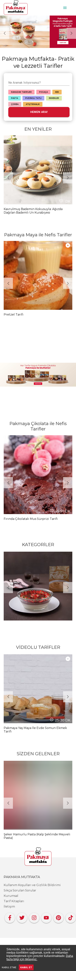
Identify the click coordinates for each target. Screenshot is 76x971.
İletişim (9, 906)
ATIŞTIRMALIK (33, 104)
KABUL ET (26, 967)
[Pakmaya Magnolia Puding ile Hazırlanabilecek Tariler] (38, 32)
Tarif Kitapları (14, 901)
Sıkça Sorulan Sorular (20, 890)
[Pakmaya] (38, 856)
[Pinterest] (58, 917)
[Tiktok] (70, 917)
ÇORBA (14, 104)
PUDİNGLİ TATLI (33, 98)
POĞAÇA (43, 92)
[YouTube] (46, 917)
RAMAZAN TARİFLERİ (21, 92)
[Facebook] (10, 917)
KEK (57, 92)
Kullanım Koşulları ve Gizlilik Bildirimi (32, 885)
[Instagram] (34, 917)
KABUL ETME (9, 967)
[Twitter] (22, 917)
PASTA (14, 98)
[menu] (65, 7)
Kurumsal (11, 896)
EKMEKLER (54, 98)
